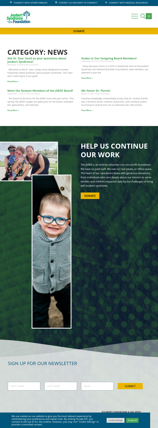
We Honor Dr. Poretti (95, 90)
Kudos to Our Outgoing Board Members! (109, 58)
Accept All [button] (132, 420)
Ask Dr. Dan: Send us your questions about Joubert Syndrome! (36, 60)
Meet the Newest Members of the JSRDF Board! (40, 90)
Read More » (13, 81)
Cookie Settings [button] (115, 420)
